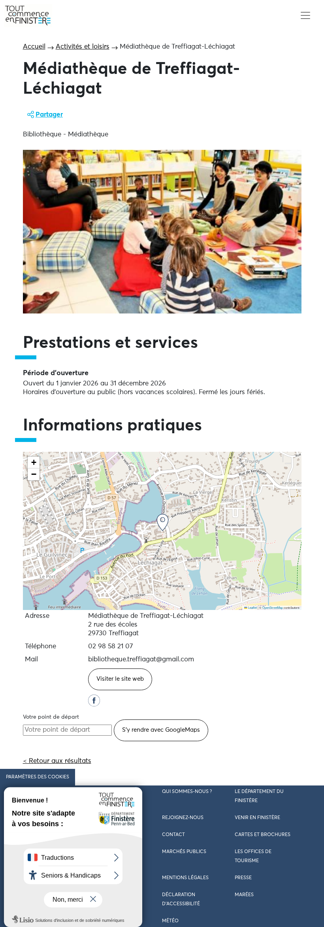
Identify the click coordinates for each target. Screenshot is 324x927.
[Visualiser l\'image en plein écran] (162, 231)
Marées (244, 895)
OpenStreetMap (272, 607)
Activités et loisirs (82, 46)
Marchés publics (184, 852)
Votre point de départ (51, 717)
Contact (173, 835)
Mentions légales (185, 878)
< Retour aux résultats (57, 761)
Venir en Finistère (257, 818)
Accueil (34, 46)
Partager (49, 114)
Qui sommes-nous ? (187, 791)
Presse (243, 878)
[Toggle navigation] (305, 16)
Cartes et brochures (262, 835)
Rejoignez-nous (182, 818)
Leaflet (252, 607)
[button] (162, 522)
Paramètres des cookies (37, 777)
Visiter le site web (120, 679)
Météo (170, 921)
